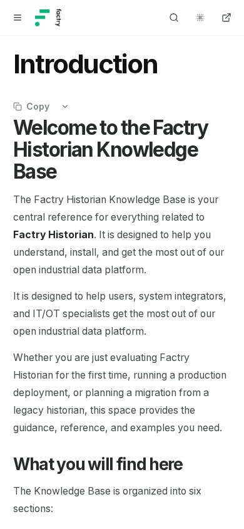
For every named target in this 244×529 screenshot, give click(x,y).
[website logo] (48, 17)
